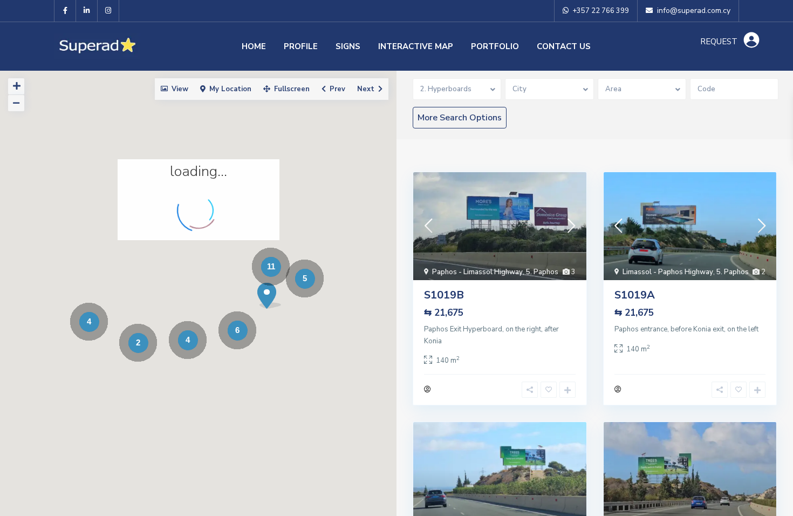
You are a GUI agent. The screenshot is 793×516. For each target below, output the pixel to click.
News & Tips (563, 95)
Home (254, 46)
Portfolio (495, 46)
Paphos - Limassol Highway (477, 272)
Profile (301, 46)
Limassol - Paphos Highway (668, 272)
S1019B (444, 295)
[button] (269, 296)
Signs (348, 46)
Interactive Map (415, 46)
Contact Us (564, 46)
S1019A (634, 295)
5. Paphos (542, 272)
